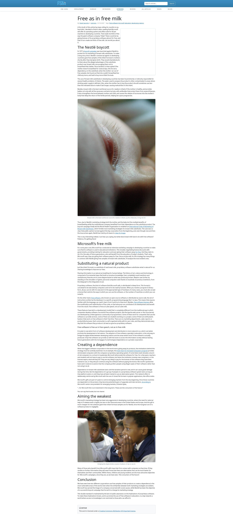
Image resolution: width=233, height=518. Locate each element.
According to (146, 382)
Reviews (133, 9)
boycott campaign (90, 51)
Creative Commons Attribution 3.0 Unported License (117, 511)
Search (172, 4)
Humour (93, 9)
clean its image (120, 233)
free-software (113, 23)
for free (138, 252)
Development (79, 9)
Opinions (120, 9)
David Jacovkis (84, 23)
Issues (159, 9)
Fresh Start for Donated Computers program (132, 351)
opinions (93, 23)
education (128, 23)
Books (170, 9)
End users (64, 9)
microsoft (121, 23)
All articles (146, 9)
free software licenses (141, 302)
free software (95, 298)
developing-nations (138, 23)
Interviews (106, 9)
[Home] (62, 3)
